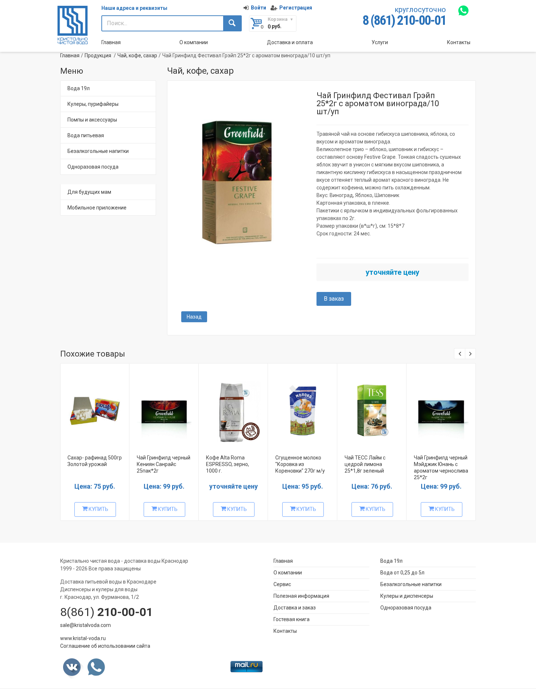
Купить (98, 509)
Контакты (458, 42)
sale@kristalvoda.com (85, 625)
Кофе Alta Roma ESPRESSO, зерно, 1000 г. (227, 464)
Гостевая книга (291, 619)
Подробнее (94, 407)
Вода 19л (78, 88)
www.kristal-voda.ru (83, 638)
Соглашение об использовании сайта (105, 646)
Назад (194, 317)
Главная (111, 42)
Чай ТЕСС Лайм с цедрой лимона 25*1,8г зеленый (365, 464)
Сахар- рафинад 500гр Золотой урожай (94, 461)
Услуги (380, 42)
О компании (193, 42)
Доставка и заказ (294, 608)
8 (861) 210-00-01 (404, 20)
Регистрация (295, 8)
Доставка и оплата (290, 42)
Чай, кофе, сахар (137, 55)
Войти (258, 8)
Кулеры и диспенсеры (406, 596)
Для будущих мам (89, 192)
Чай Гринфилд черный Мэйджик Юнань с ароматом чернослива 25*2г (441, 467)
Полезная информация (301, 596)
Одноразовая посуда (93, 167)
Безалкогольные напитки (98, 151)
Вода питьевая (85, 135)
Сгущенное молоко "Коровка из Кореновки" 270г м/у (300, 464)
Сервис (282, 584)
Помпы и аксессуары (92, 120)
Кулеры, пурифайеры (93, 104)
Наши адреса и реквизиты (134, 8)
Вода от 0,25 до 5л (402, 573)
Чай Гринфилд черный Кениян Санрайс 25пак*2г (163, 464)
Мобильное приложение (97, 208)
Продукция (98, 55)
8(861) (106, 612)
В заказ (334, 298)
